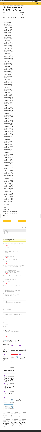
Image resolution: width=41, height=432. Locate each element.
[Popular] (12, 345)
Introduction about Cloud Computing (5, 416)
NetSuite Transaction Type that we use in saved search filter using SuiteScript (14, 350)
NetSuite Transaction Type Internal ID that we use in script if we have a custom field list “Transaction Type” (6, 350)
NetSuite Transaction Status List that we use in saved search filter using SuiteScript (22, 350)
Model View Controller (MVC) (14, 415)
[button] (32, 1)
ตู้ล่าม (5, 309)
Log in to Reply (6, 245)
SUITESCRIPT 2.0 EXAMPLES (20, 340)
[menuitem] (0, 0)
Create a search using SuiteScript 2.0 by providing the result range (20, 399)
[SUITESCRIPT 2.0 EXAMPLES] (14, 357)
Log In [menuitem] (1, 0)
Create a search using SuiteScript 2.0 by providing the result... (9, 341)
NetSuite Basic (7, 376)
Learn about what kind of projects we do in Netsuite (22, 358)
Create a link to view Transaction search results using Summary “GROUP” (6, 358)
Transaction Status (6, 384)
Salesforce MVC (15, 413)
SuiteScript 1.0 (4, 347)
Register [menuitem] (3, 0)
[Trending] (20, 354)
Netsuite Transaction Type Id (6, 421)
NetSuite (4, 6)
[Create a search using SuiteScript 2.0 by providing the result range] (8, 400)
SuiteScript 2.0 (8, 6)
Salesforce (4, 413)
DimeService (8, 3)
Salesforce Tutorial (21, 415)
